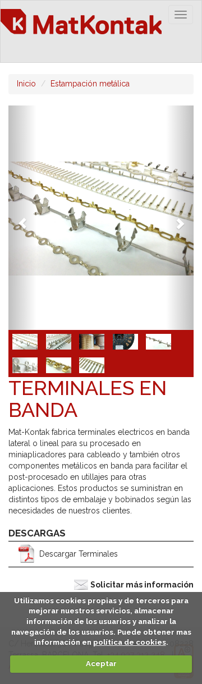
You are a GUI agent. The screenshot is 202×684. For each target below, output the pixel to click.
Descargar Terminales (78, 553)
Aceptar (101, 663)
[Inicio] (81, 31)
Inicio (26, 83)
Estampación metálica (90, 83)
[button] (22, 217)
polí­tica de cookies (129, 642)
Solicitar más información (142, 584)
